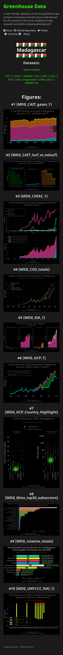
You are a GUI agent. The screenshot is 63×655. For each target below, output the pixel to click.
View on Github (31, 69)
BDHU (31, 647)
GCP (10, 79)
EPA (45, 76)
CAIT (7, 76)
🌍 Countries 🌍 (12, 33)
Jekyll (16, 647)
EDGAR (28, 76)
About (26, 33)
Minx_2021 (46, 79)
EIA (37, 76)
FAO (52, 76)
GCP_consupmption (26, 79)
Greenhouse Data (25, 6)
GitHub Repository (26, 30)
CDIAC (17, 76)
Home (8, 30)
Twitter (44, 30)
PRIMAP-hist (31, 82)
